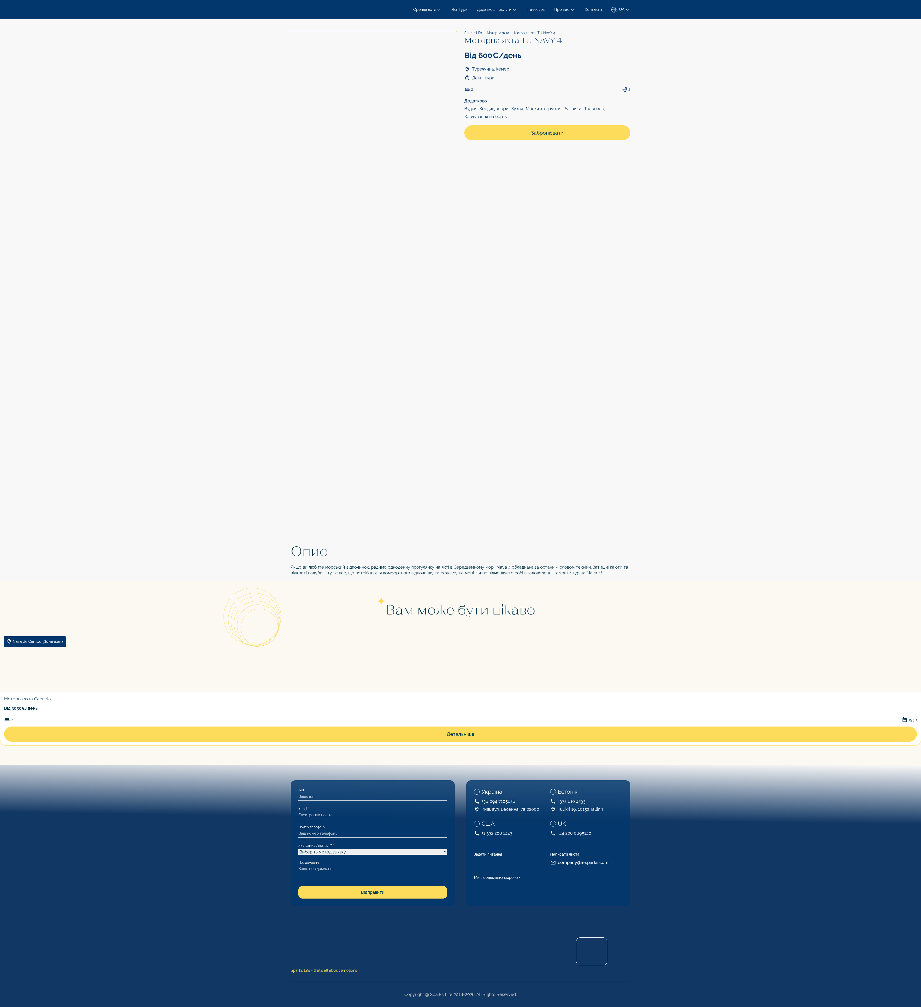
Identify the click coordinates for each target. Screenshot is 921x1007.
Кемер (502, 69)
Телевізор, (594, 108)
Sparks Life (473, 33)
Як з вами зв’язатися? (316, 845)
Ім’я (302, 790)
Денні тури (483, 77)
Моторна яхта (498, 33)
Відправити (372, 892)
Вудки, (471, 108)
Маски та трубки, (543, 108)
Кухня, (517, 108)
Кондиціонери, (494, 108)
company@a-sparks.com (583, 862)
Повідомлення (309, 862)
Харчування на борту (486, 116)
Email (303, 808)
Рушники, (572, 108)
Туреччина (483, 69)
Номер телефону (312, 827)
